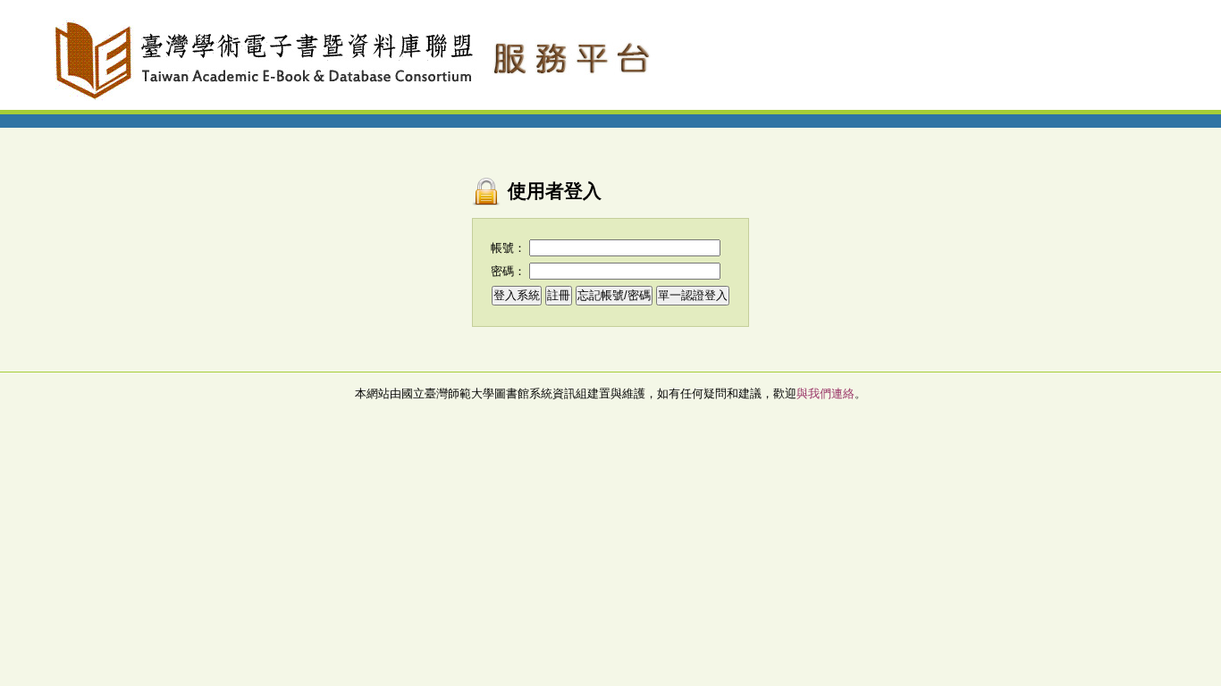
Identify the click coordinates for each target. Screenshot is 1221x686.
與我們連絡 (825, 393)
